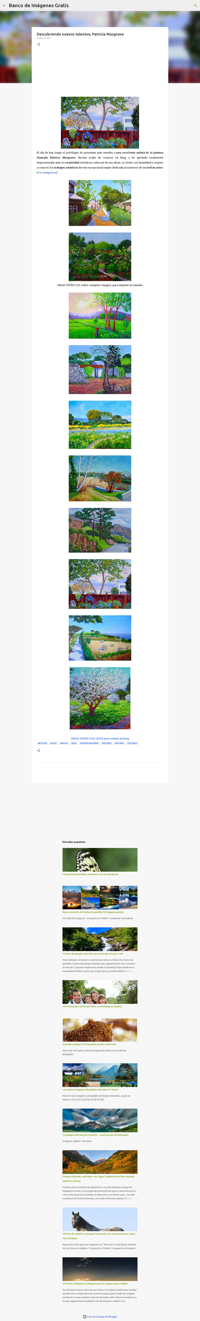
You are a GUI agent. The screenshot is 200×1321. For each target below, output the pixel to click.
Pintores (106, 743)
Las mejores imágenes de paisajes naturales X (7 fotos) (90, 1089)
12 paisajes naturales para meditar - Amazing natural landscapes (95, 1135)
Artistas (42, 743)
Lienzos (64, 743)
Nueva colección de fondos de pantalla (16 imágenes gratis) (93, 912)
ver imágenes (47, 172)
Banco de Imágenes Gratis (39, 5)
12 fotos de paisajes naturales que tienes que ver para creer (92, 953)
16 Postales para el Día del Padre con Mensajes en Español (92, 1006)
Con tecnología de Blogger (102, 1316)
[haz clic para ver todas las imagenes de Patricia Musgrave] (100, 147)
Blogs (53, 743)
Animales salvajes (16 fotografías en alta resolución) (89, 1044)
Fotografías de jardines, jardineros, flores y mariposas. (90, 874)
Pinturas (119, 743)
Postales (132, 743)
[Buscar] (73, 5)
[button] (38, 44)
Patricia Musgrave (89, 743)
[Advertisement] (100, 73)
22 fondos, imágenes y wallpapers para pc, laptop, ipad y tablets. (95, 1283)
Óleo (74, 743)
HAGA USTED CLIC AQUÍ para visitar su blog (100, 738)
